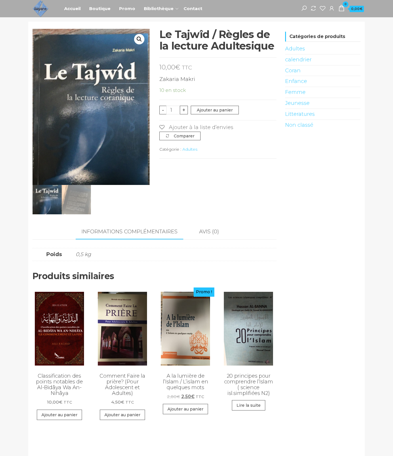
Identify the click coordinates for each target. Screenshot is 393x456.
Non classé (299, 125)
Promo (127, 8)
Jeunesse (297, 103)
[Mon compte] (332, 8)
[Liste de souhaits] (322, 8)
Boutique (99, 8)
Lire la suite (248, 405)
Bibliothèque (158, 8)
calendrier (298, 59)
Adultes (189, 149)
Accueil (72, 8)
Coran (293, 70)
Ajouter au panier (215, 110)
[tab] (134, 232)
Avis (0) (209, 231)
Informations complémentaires (129, 231)
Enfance (296, 81)
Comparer (184, 136)
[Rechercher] (304, 8)
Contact (193, 8)
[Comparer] (313, 8)
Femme (295, 92)
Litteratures (300, 114)
